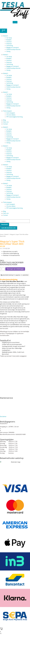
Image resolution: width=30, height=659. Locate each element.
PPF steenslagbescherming (14, 117)
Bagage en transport (12, 47)
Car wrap (9, 38)
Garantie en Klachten (6, 406)
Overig (8, 51)
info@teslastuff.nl (6, 430)
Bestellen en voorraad (6, 402)
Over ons (6, 122)
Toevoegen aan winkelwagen (15, 269)
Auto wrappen (10, 113)
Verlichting (9, 45)
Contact (5, 124)
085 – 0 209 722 (5, 428)
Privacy (2, 413)
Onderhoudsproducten (13, 49)
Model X (5, 73)
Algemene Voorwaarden (7, 400)
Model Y (5, 92)
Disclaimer (3, 416)
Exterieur (9, 44)
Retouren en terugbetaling (8, 414)
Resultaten (4, 224)
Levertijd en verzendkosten (8, 411)
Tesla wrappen (7, 111)
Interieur (9, 42)
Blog (4, 120)
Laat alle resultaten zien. (8, 228)
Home (1, 234)
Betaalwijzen (3, 404)
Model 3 (5, 55)
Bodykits (9, 40)
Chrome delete (10, 115)
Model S (5, 36)
